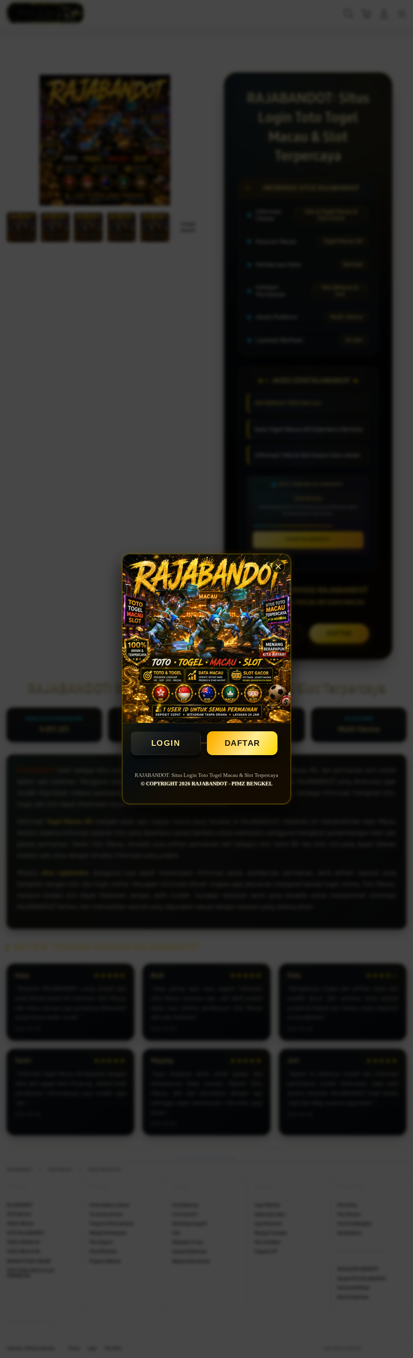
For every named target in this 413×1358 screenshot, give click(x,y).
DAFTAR (242, 743)
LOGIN (165, 743)
